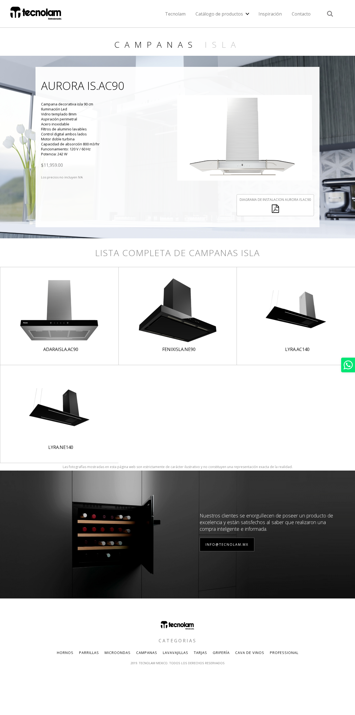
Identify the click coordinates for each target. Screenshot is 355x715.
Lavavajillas (175, 652)
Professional (284, 652)
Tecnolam (175, 14)
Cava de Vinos (249, 652)
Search (330, 11)
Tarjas (200, 652)
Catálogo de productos (219, 14)
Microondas (118, 652)
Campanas (146, 652)
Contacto (301, 14)
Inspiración (270, 14)
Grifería (221, 652)
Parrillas (89, 652)
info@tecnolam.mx (227, 544)
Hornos (65, 652)
